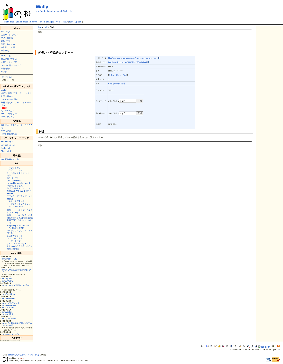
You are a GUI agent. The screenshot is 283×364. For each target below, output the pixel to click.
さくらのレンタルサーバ (17, 173)
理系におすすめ (8, 44)
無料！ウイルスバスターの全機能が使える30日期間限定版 (20, 216)
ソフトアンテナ (8, 117)
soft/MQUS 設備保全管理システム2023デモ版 (17, 324)
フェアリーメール (15, 206)
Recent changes (46, 22)
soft (46, 27)
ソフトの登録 (7, 38)
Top (39, 27)
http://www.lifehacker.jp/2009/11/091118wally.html (127, 62)
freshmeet (5, 148)
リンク (4, 72)
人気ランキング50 (9, 62)
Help (58, 22)
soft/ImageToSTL (9, 259)
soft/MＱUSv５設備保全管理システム (17, 286)
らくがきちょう (8, 111)
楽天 (9, 175)
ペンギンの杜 (7, 77)
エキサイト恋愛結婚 (16, 201)
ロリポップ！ (13, 178)
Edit (71, 22)
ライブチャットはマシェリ (18, 204)
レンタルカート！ (15, 238)
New (65, 22)
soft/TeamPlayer (9, 305)
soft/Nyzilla (7, 279)
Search (33, 22)
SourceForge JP (8, 145)
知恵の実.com (7, 96)
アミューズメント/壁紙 (118, 75)
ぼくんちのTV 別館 (9, 99)
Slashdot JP (6, 151)
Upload (78, 22)
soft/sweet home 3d (10, 334)
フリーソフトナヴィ (10, 114)
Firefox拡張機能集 (9, 134)
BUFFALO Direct (14, 181)
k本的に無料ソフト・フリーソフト (16, 93)
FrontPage (5, 32)
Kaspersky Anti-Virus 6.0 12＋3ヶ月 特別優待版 (19, 226)
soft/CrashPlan (8, 294)
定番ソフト (6, 41)
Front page (9, 22)
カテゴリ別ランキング (11, 65)
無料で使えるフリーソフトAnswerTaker (16, 103)
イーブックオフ (14, 168)
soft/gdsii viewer (9, 319)
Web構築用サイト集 (10, 159)
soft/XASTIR (7, 314)
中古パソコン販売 (15, 186)
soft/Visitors (7, 312)
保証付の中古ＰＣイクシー (18, 188)
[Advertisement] (97, 41)
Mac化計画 (6, 131)
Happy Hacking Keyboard (18, 183)
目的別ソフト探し (9, 47)
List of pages (22, 22)
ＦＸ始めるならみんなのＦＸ (19, 246)
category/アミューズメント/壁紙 (23, 355)
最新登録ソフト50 (9, 59)
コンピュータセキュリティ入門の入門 (16, 126)
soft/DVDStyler (8, 281)
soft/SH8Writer (8, 299)
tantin (22, 358)
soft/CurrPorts (8, 307)
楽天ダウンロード (15, 170)
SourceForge (7, 142)
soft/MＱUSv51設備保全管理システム (16, 271)
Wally (42, 6)
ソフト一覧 (6, 56)
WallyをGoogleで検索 (116, 83)
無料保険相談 (13, 249)
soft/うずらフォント (11, 303)
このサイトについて (10, 35)
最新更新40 (6, 68)
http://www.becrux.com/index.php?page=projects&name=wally (132, 58)
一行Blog (5, 50)
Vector (4, 90)
